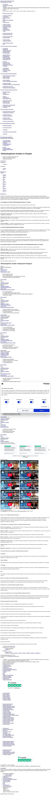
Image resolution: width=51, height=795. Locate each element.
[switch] (19, 402)
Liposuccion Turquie (7, 712)
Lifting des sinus (6, 101)
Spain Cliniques (6, 694)
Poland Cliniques (6, 696)
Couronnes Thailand (7, 754)
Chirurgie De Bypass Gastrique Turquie (11, 715)
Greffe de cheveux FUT (7, 34)
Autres (4, 31)
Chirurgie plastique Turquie (8, 719)
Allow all (41, 410)
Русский (16, 8)
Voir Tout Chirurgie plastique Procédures (8, 73)
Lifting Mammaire (6, 58)
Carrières (5, 671)
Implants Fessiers (6, 51)
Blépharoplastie (6, 56)
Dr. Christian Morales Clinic (8, 735)
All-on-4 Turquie (6, 724)
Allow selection (25, 410)
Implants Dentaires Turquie (8, 709)
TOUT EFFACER (11, 646)
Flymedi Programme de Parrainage (10, 669)
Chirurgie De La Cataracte (8, 112)
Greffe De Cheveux (7, 24)
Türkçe (8, 8)
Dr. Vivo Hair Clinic (7, 731)
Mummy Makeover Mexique (8, 743)
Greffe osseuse (6, 97)
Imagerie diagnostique (7, 125)
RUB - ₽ (29, 11)
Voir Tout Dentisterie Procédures (6, 109)
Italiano (48, 7)
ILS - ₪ (18, 11)
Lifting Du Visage (6, 57)
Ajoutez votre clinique (7, 679)
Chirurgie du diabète (7, 83)
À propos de (5, 4)
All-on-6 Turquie (6, 721)
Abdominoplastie (6, 52)
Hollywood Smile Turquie (8, 720)
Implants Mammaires (7, 50)
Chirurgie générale (6, 30)
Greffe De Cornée (6, 118)
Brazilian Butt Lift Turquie (8, 717)
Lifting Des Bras (6, 62)
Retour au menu (8, 774)
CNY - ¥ (15, 11)
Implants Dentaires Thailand (8, 753)
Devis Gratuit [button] (8, 2)
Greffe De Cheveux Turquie (8, 718)
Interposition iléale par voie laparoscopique (11, 84)
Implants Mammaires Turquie (8, 706)
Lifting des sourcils (6, 70)
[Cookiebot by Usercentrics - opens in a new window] (44, 384)
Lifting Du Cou (6, 69)
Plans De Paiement (6, 670)
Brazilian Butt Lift (6, 59)
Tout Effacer (2, 162)
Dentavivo (5, 730)
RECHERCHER (3, 137)
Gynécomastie (6, 68)
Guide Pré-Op (6, 16)
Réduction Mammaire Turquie (9, 707)
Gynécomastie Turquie (7, 708)
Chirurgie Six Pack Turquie (8, 723)
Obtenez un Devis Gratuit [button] (8, 13)
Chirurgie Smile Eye (7, 114)
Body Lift (5, 61)
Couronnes (5, 107)
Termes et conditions (7, 676)
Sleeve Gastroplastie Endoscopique (10, 81)
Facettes (4, 93)
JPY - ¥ (22, 11)
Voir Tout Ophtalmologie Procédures (7, 123)
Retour (6, 648)
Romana (24, 7)
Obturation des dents (7, 98)
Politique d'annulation (7, 677)
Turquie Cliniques (6, 693)
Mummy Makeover (7, 54)
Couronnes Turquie (7, 711)
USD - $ (8, 11)
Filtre (1, 268)
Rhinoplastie (5, 49)
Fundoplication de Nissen (8, 86)
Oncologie (5, 133)
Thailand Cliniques (6, 697)
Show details (44, 406)
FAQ (4, 18)
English (8, 7)
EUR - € (4, 9)
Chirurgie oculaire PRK (7, 115)
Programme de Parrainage (8, 20)
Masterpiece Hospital (7, 736)
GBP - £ (11, 11)
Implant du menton (6, 63)
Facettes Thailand (6, 751)
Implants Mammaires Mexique (9, 744)
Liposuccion (5, 48)
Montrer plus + (3, 171)
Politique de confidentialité (8, 675)
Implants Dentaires (6, 91)
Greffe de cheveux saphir (8, 43)
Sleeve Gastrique (6, 76)
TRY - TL (34, 11)
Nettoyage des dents (7, 106)
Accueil (4, 147)
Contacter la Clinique (4, 282)
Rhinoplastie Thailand (7, 749)
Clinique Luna (6, 728)
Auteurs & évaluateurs (7, 668)
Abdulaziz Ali (4, 511)
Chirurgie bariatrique (7, 26)
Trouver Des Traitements (8, 5)
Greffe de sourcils (6, 39)
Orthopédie (5, 129)
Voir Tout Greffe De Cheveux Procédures (8, 46)
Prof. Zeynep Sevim (22, 511)
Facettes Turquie (6, 710)
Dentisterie (5, 27)
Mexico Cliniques (6, 695)
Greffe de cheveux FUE (7, 33)
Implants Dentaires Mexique (8, 741)
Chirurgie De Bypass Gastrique (9, 75)
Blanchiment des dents (7, 100)
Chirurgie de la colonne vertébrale (9, 131)
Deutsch (16, 7)
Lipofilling (5, 66)
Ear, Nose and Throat (7, 127)
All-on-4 (4, 96)
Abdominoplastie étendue (8, 149)
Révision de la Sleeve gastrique (9, 87)
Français (40, 7)
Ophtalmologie (6, 28)
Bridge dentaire (6, 94)
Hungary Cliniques (6, 698)
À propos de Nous (6, 17)
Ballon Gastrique (6, 78)
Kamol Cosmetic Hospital (8, 737)
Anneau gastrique (6, 80)
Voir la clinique (3, 279)
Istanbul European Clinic (8, 729)
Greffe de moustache (7, 40)
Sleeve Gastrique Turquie (8, 704)
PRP (4, 44)
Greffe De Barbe (6, 37)
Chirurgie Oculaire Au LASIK (9, 111)
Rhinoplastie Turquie (7, 705)
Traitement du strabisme (7, 119)
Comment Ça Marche (7, 15)
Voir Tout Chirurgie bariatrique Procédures (8, 89)
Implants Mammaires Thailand (9, 752)
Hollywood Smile (6, 102)
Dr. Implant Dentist (7, 733)
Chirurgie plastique (6, 25)
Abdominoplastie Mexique (8, 742)
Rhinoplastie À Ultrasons (8, 64)
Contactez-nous (6, 22)
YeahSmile (5, 732)
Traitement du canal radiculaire (9, 105)
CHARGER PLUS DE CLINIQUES (7, 443)
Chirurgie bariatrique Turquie (8, 714)
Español (32, 7)
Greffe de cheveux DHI (7, 36)
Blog (4, 21)
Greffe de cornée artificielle (8, 121)
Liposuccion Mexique (7, 745)
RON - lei (26, 11)
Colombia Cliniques (7, 699)
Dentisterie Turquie (7, 716)
